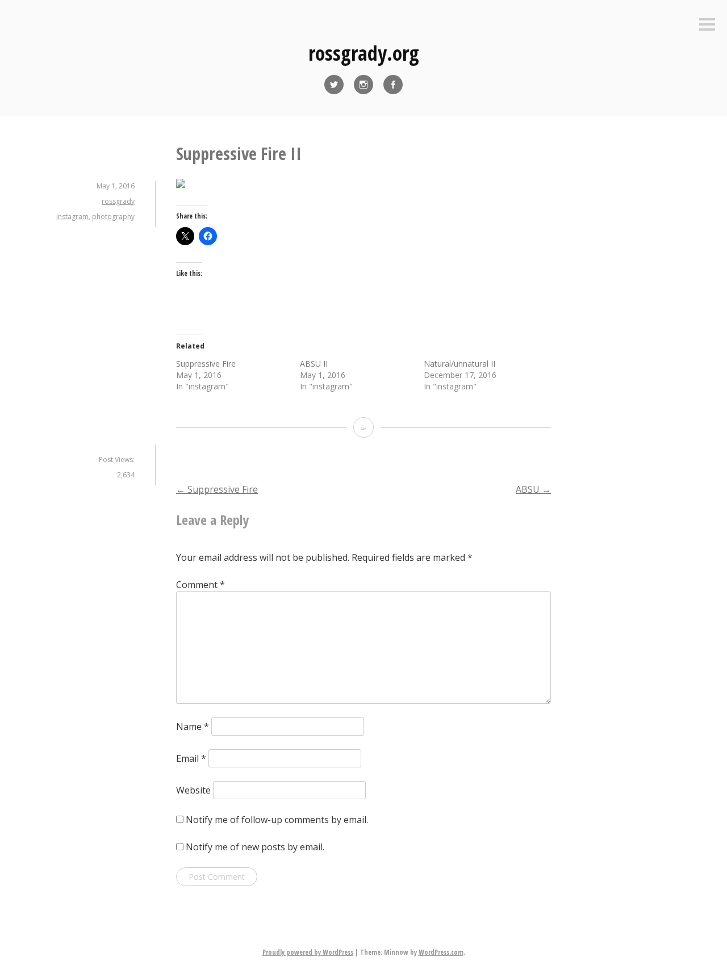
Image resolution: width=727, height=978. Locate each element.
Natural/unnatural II (459, 363)
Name (192, 726)
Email (191, 758)
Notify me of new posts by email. (255, 847)
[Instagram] (363, 84)
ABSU (533, 489)
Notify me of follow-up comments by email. (277, 819)
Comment (200, 584)
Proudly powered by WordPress (307, 952)
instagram (72, 216)
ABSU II (314, 363)
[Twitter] (334, 84)
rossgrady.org (363, 53)
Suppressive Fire (206, 363)
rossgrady (118, 201)
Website (193, 790)
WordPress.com (441, 952)
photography (113, 216)
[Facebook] (393, 84)
